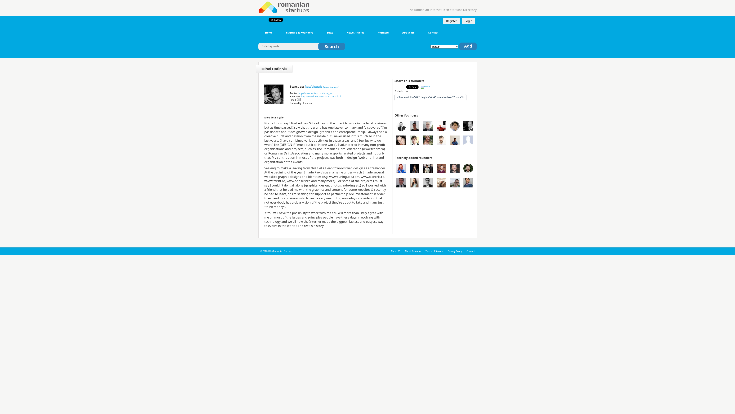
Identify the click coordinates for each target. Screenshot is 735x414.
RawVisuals (313, 87)
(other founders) (331, 87)
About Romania (413, 251)
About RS (408, 32)
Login (468, 21)
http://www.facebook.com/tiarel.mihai (321, 96)
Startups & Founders (299, 32)
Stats (330, 32)
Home (269, 32)
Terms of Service (434, 251)
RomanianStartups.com (284, 7)
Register (451, 21)
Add (468, 46)
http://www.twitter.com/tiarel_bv (315, 93)
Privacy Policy (455, 251)
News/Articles (355, 32)
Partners (383, 32)
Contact (433, 32)
